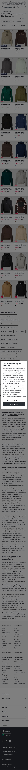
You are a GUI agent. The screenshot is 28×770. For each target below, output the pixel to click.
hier (22, 392)
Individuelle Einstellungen (14, 400)
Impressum (23, 396)
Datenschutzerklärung (14, 396)
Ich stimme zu (14, 404)
